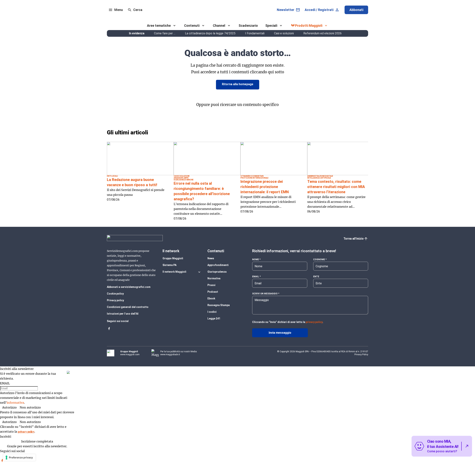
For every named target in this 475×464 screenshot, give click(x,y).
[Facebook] (109, 329)
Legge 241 (213, 318)
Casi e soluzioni (284, 33)
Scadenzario (248, 25)
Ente (316, 276)
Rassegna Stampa (218, 305)
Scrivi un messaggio (265, 293)
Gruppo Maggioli (173, 258)
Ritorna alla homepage (237, 84)
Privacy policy (115, 300)
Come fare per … (164, 33)
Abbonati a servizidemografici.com (128, 286)
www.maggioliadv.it (170, 354)
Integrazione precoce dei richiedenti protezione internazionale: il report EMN (264, 186)
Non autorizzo (30, 407)
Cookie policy (115, 293)
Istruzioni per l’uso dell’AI (122, 313)
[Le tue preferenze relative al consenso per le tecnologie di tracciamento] (19, 457)
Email (255, 276)
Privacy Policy (361, 354)
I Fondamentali (254, 33)
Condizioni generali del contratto (127, 306)
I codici (212, 311)
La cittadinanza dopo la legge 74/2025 (210, 33)
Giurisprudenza (217, 271)
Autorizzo (9, 407)
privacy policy (314, 322)
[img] (68, 372)
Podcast (212, 291)
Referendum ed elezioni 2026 (322, 33)
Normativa (213, 278)
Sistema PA (169, 265)
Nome (255, 259)
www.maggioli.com (130, 354)
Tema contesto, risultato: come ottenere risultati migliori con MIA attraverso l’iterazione (336, 186)
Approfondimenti (218, 265)
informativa (15, 402)
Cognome (319, 259)
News (210, 258)
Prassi (211, 285)
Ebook (211, 298)
